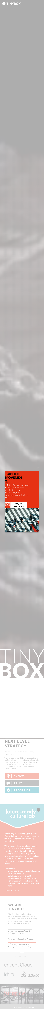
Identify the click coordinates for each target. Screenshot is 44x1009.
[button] (38, 468)
